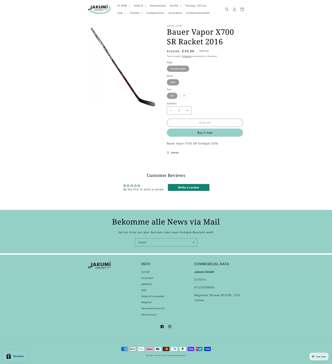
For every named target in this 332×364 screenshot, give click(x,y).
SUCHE (145, 271)
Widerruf (146, 302)
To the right (178, 68)
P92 (173, 82)
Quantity (172, 103)
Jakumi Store (160, 355)
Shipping (186, 56)
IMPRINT (146, 284)
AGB (143, 290)
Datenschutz (149, 314)
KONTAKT (147, 278)
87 (172, 95)
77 (184, 95)
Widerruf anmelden (152, 296)
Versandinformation (153, 308)
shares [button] (175, 152)
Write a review (188, 187)
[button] (124, 5)
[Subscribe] (193, 242)
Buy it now (204, 132)
